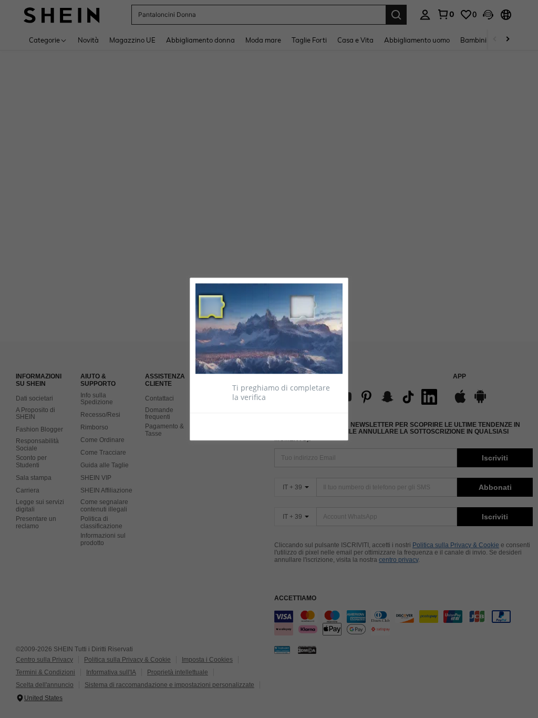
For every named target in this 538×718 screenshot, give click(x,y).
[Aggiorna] (221, 426)
